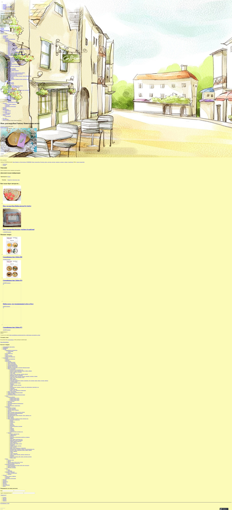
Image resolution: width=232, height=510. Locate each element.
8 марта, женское (13, 389)
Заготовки (10, 63)
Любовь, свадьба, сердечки (15, 385)
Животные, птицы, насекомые (16, 375)
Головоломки (10, 351)
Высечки (9, 71)
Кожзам (9, 95)
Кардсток (10, 65)
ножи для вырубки (80, 162)
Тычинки (12, 429)
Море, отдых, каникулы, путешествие (18, 448)
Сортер (9, 352)
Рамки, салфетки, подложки (16, 371)
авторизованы (11, 339)
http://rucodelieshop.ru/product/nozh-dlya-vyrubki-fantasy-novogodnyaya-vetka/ (25, 335)
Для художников (6, 114)
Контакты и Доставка (7, 6)
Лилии (11, 423)
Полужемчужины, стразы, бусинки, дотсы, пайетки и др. (19, 76)
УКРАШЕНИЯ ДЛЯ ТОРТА (9, 347)
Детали (4, 165)
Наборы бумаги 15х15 (14, 58)
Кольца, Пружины (11, 91)
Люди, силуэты (13, 446)
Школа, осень (13, 378)
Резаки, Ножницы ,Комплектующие (15, 52)
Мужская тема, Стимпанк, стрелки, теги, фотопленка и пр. (22, 449)
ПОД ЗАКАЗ (10, 42)
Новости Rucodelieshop (4, 342)
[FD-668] (18, 151)
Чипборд (9, 80)
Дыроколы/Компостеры (12, 46)
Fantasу (9, 176)
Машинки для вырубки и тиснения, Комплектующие (19, 48)
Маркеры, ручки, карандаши (11, 55)
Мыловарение (6, 109)
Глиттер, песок (11, 82)
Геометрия (12, 388)
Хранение (7, 40)
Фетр (9, 94)
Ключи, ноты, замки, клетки (16, 443)
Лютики (12, 424)
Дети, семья (12, 373)
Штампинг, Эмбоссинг (10, 97)
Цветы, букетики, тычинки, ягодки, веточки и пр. (18, 79)
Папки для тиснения (12, 51)
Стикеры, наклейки (12, 69)
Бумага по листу (11, 61)
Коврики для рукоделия (12, 47)
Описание (5, 164)
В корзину (8, 208)
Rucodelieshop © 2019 (4, 503)
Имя (1, 490)
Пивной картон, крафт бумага (14, 66)
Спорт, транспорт (13, 453)
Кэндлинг (5, 111)
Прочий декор (11, 77)
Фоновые (12, 383)
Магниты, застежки (12, 467)
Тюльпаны (12, 430)
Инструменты (8, 41)
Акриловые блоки (11, 43)
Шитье (4, 115)
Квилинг (5, 107)
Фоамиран (10, 96)
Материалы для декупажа (10, 106)
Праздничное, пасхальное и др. (16, 369)
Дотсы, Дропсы (11, 83)
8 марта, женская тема (14, 433)
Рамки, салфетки (13, 451)
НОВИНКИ (5, 35)
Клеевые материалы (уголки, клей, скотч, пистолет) (18, 90)
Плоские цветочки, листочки (16, 426)
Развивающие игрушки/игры (11, 350)
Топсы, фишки (11, 78)
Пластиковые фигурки (12, 74)
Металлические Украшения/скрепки (15, 73)
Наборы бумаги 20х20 (14, 59)
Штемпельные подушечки (13, 102)
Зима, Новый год (16, 162)
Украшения (7, 67)
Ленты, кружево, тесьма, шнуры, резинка (16, 72)
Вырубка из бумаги (12, 68)
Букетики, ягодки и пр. (15, 419)
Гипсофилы (12, 421)
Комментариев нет (4, 127)
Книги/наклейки (8, 355)
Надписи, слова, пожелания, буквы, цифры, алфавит (21, 370)
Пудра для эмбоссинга (12, 98)
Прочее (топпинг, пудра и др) (14, 86)
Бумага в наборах (11, 57)
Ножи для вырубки (12, 49)
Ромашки (12, 428)
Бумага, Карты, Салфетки (10, 104)
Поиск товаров (3, 25)
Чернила (9, 99)
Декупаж (5, 103)
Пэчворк (4, 108)
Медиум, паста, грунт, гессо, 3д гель (15, 85)
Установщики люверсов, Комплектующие (16, 54)
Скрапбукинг (5, 38)
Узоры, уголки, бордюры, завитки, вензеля (19, 374)
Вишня (11, 420)
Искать (2, 27)
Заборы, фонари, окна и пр (15, 441)
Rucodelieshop (6, 119)
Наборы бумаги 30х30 (14, 60)
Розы (11, 427)
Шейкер (11, 438)
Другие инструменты (12, 45)
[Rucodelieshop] (7, 24)
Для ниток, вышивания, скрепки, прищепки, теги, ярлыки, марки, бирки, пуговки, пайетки (29, 380)
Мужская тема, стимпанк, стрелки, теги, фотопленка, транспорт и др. (24, 387)
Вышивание (5, 481)
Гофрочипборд (13, 435)
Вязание (4, 482)
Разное (11, 386)
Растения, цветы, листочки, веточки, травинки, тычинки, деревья (53, 162)
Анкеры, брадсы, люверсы (13, 70)
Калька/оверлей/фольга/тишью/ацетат (15, 64)
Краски (9, 84)
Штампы (9, 101)
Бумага (6, 56)
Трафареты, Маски (11, 53)
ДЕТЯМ (4, 36)
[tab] (117, 164)
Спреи (9, 87)
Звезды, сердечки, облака (15, 382)
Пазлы (6, 354)
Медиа (6, 81)
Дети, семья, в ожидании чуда (16, 439)
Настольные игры (9, 353)
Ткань (6, 93)
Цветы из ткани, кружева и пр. (16, 431)
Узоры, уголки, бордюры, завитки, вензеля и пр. (20, 454)
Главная (4, 5)
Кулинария (12, 444)
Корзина (4, 7)
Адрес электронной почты (6, 493)
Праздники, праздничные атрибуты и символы (20, 437)
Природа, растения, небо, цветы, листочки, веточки (21, 456)
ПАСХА (12, 436)
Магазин (4, 4)
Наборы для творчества (10, 39)
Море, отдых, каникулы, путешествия (18, 390)
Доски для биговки (12, 44)
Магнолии (12, 425)
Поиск (13, 11)
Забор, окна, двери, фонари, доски (17, 377)
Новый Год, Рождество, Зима (14, 179)
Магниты (10, 92)
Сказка (11, 452)
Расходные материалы (9, 89)
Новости (4, 500)
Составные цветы (13, 381)
